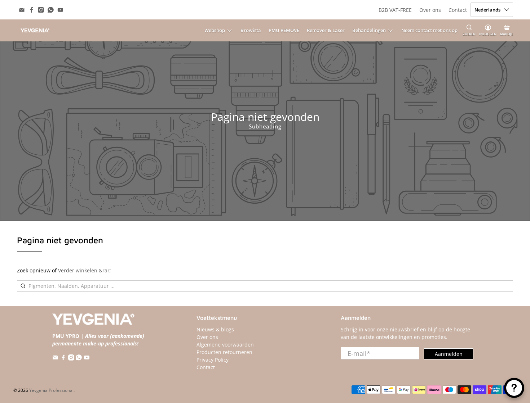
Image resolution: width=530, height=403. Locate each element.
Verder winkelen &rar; (84, 270)
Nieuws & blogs (215, 329)
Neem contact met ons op (429, 30)
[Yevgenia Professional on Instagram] (41, 10)
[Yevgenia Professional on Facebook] (31, 10)
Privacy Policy (212, 359)
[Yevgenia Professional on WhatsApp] (51, 10)
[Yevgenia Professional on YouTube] (60, 10)
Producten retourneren (224, 352)
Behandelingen (369, 30)
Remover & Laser (326, 30)
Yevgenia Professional (51, 390)
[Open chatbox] (514, 388)
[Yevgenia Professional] (35, 30)
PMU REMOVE (284, 30)
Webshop (214, 30)
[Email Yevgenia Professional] (22, 10)
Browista (250, 30)
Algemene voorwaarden (225, 344)
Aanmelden (449, 353)
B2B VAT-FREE (395, 9)
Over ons (430, 9)
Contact (458, 9)
